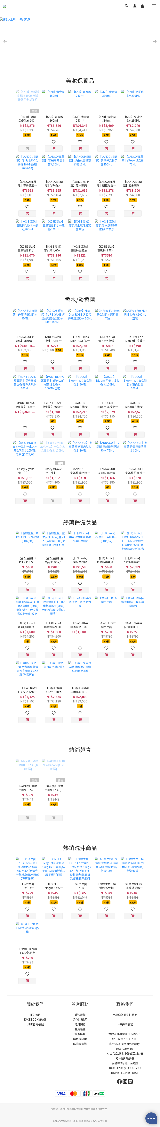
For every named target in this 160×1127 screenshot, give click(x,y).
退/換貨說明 (80, 1019)
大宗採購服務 (125, 1024)
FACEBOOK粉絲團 (35, 1019)
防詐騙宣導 (80, 1044)
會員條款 (80, 1034)
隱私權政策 (80, 1039)
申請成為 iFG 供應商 (125, 1014)
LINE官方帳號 (35, 1024)
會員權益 (80, 1029)
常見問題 (80, 1024)
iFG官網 (35, 1014)
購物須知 (80, 1014)
